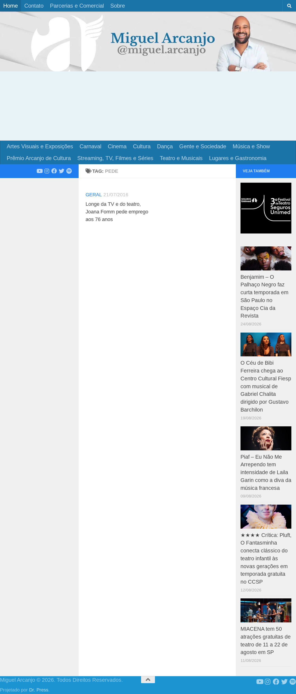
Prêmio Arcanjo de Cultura (39, 158)
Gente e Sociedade (202, 146)
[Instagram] (46, 171)
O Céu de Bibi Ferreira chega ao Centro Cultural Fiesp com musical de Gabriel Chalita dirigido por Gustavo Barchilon (265, 386)
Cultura (142, 146)
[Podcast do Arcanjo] (69, 171)
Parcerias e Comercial (77, 6)
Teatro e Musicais (181, 158)
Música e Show (251, 146)
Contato (33, 6)
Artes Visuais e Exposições (40, 146)
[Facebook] (54, 171)
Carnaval (90, 146)
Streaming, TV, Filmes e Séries (115, 158)
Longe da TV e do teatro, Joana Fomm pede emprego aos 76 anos (117, 211)
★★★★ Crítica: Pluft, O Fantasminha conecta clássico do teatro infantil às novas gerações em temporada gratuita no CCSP (265, 558)
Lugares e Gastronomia (237, 158)
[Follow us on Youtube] (39, 171)
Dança (165, 146)
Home (10, 6)
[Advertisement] (148, 106)
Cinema (117, 146)
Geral (94, 194)
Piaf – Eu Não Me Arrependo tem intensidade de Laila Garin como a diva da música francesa (265, 472)
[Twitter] (61, 171)
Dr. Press (38, 689)
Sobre (117, 6)
